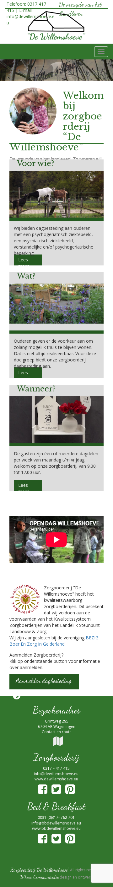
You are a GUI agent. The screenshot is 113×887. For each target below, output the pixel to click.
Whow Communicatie (39, 877)
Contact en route (57, 731)
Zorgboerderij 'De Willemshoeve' (39, 870)
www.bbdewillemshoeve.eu (56, 828)
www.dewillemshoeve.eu (56, 779)
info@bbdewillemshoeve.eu (56, 823)
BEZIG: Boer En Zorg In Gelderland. (54, 641)
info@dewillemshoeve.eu (56, 773)
